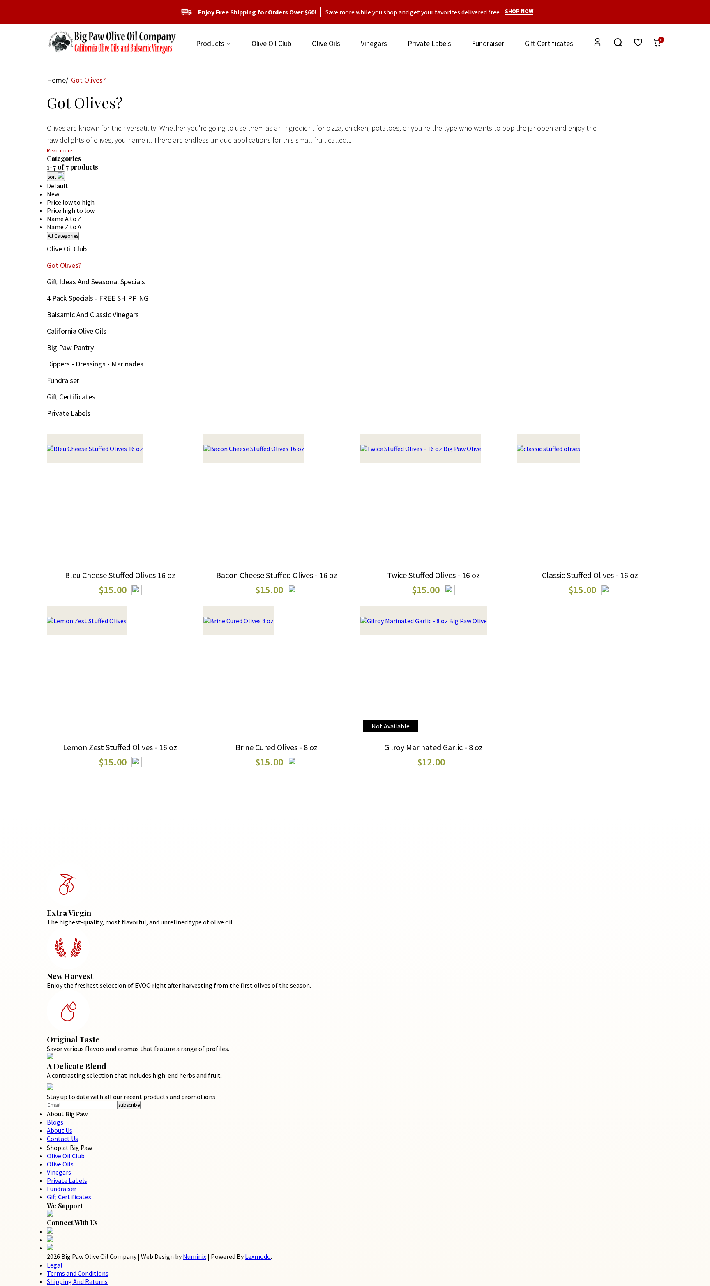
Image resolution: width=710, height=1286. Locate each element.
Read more (59, 150)
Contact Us (62, 1138)
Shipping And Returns (77, 1281)
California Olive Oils (76, 331)
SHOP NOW (519, 11)
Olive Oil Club (271, 43)
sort (53, 176)
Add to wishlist (120, 520)
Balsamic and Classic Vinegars (93, 314)
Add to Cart (120, 489)
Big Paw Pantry (70, 347)
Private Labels (429, 43)
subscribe (129, 1105)
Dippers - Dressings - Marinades (95, 364)
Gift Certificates (549, 43)
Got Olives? (64, 265)
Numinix (194, 1256)
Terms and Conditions (77, 1273)
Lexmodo (258, 1256)
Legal (54, 1265)
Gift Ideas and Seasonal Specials (96, 281)
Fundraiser (488, 43)
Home (56, 80)
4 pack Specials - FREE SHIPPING (97, 298)
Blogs (55, 1122)
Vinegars (374, 43)
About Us (59, 1130)
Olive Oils (326, 43)
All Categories (63, 236)
